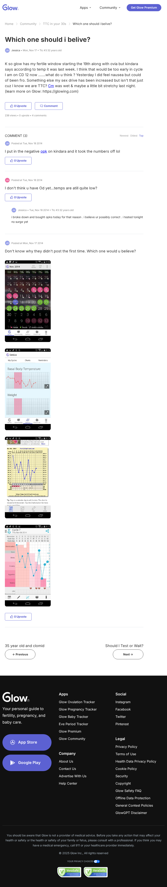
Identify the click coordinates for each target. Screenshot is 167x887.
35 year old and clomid (24, 646)
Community (28, 24)
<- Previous (20, 654)
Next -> (128, 654)
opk (44, 151)
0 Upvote (20, 106)
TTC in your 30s (54, 24)
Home (9, 24)
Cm (51, 86)
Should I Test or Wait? (124, 646)
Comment (51, 106)
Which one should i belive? (92, 24)
